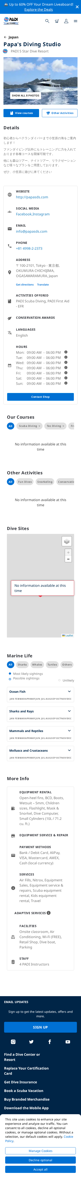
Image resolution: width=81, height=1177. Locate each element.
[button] (66, 541)
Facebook (24, 214)
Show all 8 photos (25, 95)
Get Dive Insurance (20, 1082)
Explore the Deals (38, 9)
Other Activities (62, 113)
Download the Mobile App (26, 1108)
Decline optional (40, 1160)
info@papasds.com (31, 231)
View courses (24, 113)
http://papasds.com (32, 197)
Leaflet (69, 635)
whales (37, 664)
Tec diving (54, 426)
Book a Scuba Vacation (23, 1090)
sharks (22, 664)
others (67, 664)
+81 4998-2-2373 (29, 248)
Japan (13, 37)
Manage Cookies (40, 1151)
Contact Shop (40, 397)
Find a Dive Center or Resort (22, 1057)
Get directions (25, 284)
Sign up (40, 1027)
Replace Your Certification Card (26, 1071)
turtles (52, 664)
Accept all (40, 1169)
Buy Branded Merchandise (26, 1099)
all (11, 664)
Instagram (41, 214)
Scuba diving (28, 426)
